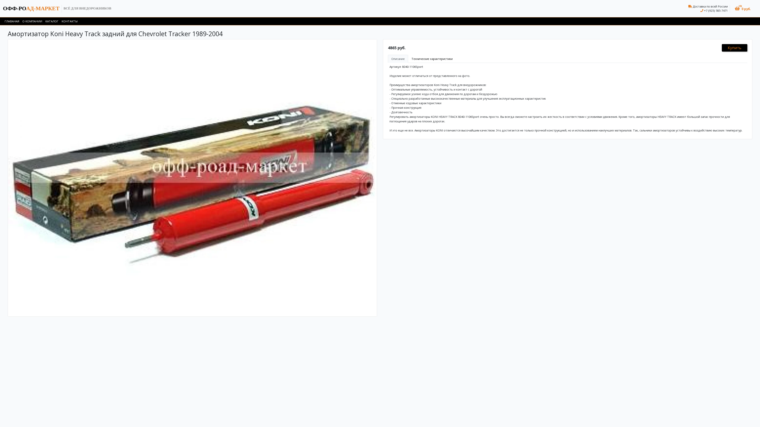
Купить (734, 47)
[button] (743, 9)
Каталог (51, 21)
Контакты (70, 21)
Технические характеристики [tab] (432, 59)
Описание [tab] (398, 59)
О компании (32, 21)
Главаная (12, 21)
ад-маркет (31, 8)
